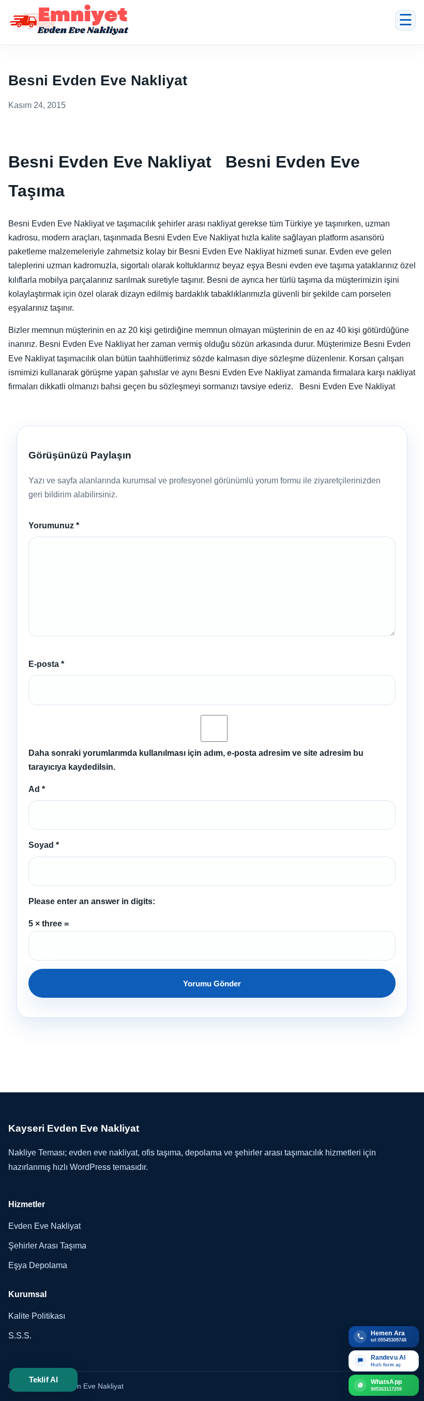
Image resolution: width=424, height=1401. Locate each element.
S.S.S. (20, 1335)
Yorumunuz (53, 525)
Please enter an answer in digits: (91, 901)
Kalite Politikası (36, 1316)
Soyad (43, 845)
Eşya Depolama (37, 1265)
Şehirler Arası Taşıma (47, 1245)
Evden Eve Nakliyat (44, 1226)
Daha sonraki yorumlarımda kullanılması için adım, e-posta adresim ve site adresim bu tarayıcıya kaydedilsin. (196, 760)
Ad (36, 789)
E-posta (46, 664)
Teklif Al (43, 1379)
